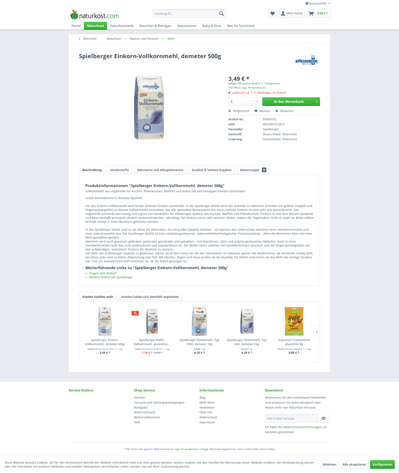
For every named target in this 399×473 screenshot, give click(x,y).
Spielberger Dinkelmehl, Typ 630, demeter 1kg (247, 342)
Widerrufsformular (147, 417)
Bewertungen (252, 170)
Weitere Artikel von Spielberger (110, 277)
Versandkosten (189, 449)
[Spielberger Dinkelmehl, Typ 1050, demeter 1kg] (199, 321)
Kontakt (139, 397)
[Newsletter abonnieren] (323, 418)
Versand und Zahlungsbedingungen (159, 402)
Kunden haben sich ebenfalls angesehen (150, 297)
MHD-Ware (207, 402)
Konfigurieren (382, 464)
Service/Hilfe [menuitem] (318, 3)
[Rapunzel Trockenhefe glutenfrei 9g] (294, 321)
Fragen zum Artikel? (102, 273)
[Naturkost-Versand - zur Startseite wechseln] (95, 14)
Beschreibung (92, 170)
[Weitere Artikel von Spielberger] (306, 60)
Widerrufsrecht (144, 412)
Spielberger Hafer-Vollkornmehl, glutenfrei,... (152, 342)
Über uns (206, 412)
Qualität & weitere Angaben (212, 170)
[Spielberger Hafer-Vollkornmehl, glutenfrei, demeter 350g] (152, 321)
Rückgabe (141, 407)
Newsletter (207, 407)
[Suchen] (221, 13)
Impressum (207, 422)
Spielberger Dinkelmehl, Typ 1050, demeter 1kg (199, 342)
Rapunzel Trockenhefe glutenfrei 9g (294, 342)
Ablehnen (329, 464)
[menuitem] (189, 13)
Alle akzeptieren (354, 464)
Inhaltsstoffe (119, 170)
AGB (137, 422)
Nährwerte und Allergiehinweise (160, 170)
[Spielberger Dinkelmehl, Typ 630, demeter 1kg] (246, 321)
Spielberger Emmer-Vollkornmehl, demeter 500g (105, 342)
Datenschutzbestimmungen (302, 427)
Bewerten (287, 111)
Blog (203, 397)
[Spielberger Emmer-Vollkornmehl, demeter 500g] (105, 321)
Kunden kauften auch (97, 297)
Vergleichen (240, 111)
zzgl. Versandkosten (254, 87)
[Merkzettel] (272, 13)
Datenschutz (208, 417)
